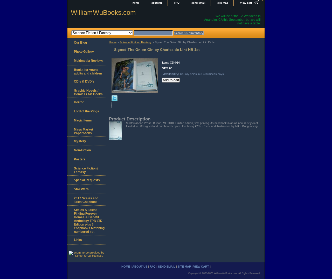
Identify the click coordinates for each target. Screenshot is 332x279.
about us (156, 2)
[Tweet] (114, 100)
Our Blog (80, 42)
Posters (80, 159)
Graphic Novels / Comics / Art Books (88, 92)
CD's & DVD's (84, 81)
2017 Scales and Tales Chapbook (86, 200)
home (136, 2)
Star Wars (81, 189)
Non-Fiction (82, 150)
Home (112, 42)
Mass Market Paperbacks (83, 131)
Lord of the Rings (86, 111)
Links (78, 240)
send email (198, 2)
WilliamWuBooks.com (103, 12)
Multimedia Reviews (88, 61)
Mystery (80, 141)
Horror (79, 102)
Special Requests (87, 180)
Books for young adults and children (88, 71)
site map (222, 2)
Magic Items (83, 120)
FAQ (176, 2)
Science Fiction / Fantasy (135, 42)
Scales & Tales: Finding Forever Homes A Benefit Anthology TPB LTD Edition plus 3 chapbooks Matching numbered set (89, 221)
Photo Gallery (84, 51)
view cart (246, 2)
